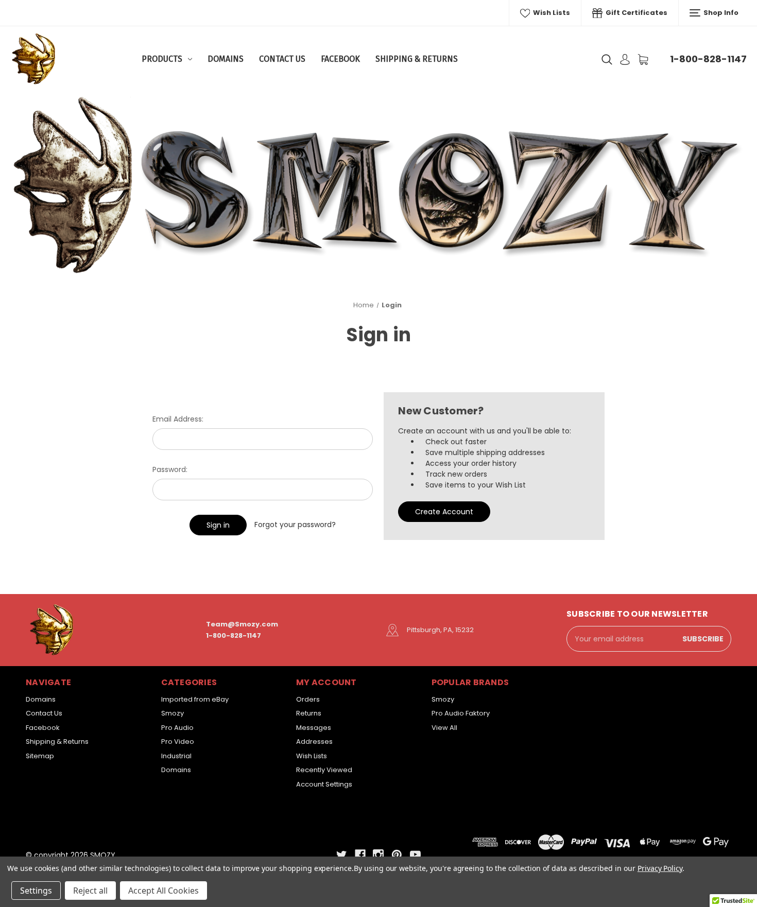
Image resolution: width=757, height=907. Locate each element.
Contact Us (282, 59)
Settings (36, 890)
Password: (169, 469)
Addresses (314, 741)
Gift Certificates (635, 13)
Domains (226, 59)
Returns (308, 713)
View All (444, 727)
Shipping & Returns (416, 59)
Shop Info (720, 13)
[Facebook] (360, 854)
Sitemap (40, 756)
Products (162, 59)
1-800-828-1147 (708, 59)
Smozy (172, 713)
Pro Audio (177, 727)
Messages (313, 727)
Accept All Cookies (163, 890)
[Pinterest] (396, 854)
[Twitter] (341, 854)
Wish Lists (550, 13)
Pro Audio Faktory (461, 713)
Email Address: (177, 419)
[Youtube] (415, 854)
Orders (308, 699)
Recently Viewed (324, 770)
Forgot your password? (295, 524)
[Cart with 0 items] (643, 59)
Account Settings (324, 784)
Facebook (340, 59)
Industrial (176, 756)
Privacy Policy (660, 868)
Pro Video (177, 741)
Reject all (90, 890)
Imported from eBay (195, 699)
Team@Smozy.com (242, 624)
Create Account (444, 512)
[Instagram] (378, 854)
